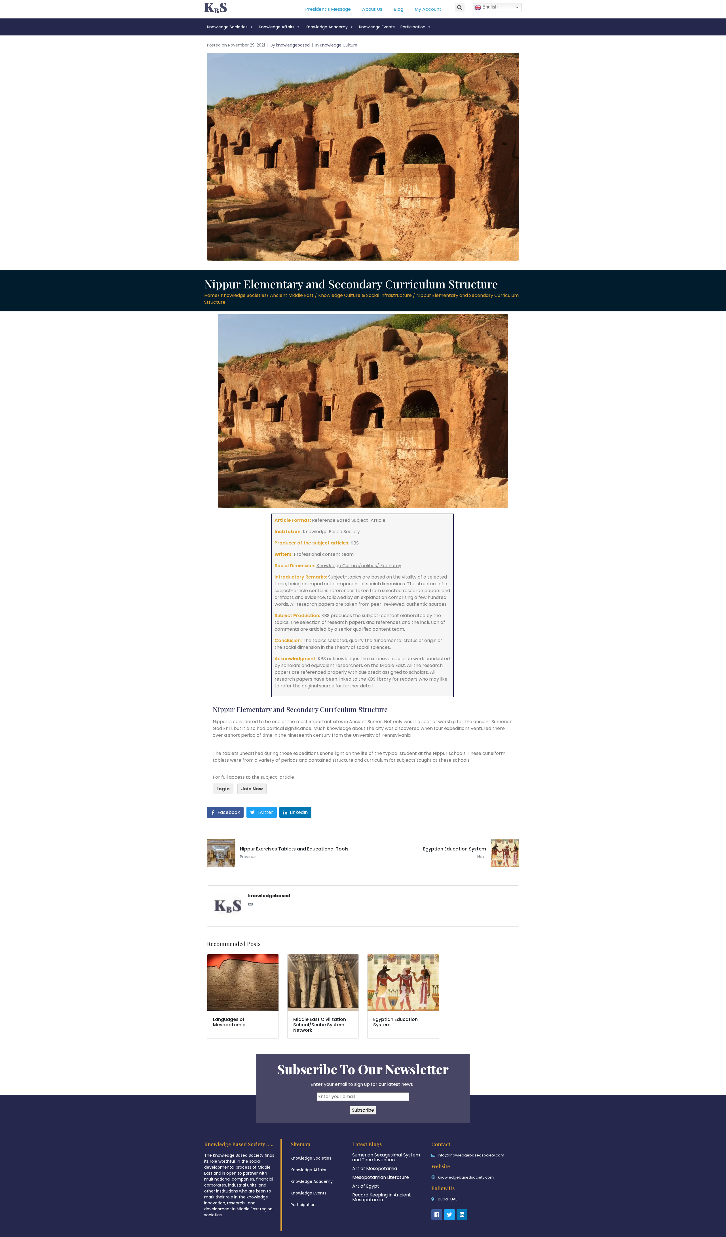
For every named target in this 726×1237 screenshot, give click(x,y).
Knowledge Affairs (276, 27)
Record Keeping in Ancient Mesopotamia (381, 1197)
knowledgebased (293, 45)
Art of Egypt (365, 1186)
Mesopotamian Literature (380, 1177)
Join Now (252, 789)
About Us (372, 9)
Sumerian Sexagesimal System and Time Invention (386, 1157)
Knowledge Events (377, 27)
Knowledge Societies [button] (227, 27)
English (489, 7)
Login (223, 789)
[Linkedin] (462, 1214)
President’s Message (328, 9)
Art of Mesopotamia (374, 1168)
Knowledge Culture (338, 45)
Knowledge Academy (327, 27)
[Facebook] (436, 1214)
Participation (412, 27)
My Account (428, 9)
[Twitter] (449, 1214)
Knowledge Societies (311, 1158)
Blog (398, 9)
